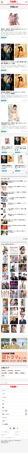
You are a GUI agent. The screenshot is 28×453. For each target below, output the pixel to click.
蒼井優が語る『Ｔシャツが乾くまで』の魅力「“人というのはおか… (17, 232)
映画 (3, 407)
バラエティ (4, 397)
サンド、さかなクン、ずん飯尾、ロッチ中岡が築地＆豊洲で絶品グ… (17, 193)
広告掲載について (4, 434)
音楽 (3, 404)
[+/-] (26, 411)
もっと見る (25, 238)
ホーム (3, 390)
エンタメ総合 (3, 37)
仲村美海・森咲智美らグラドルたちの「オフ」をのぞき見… (7, 167)
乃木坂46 (11, 372)
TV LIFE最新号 (5, 424)
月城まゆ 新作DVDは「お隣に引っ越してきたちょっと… (20, 167)
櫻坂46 (16, 372)
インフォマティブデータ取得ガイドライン (8, 437)
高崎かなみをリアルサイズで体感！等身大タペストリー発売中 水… (17, 215)
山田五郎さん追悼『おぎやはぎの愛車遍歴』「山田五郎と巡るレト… (17, 182)
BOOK (3, 420)
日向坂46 (23, 372)
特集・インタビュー (6, 414)
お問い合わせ (17, 434)
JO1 (3, 375)
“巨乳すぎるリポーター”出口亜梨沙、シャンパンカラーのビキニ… (17, 204)
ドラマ (3, 393)
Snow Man (17, 370)
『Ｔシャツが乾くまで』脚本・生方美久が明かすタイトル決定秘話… (17, 198)
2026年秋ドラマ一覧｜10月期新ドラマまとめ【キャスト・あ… (17, 187)
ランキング (4, 417)
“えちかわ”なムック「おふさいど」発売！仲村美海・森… (20, 148)
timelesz (4, 370)
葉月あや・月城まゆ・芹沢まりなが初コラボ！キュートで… (7, 148)
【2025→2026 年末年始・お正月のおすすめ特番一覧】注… (17, 226)
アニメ (3, 400)
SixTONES (10, 370)
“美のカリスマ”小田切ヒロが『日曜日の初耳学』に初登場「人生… (17, 220)
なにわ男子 (4, 372)
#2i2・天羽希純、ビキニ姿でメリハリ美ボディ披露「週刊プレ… (17, 209)
